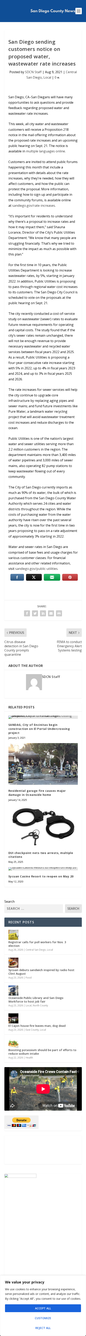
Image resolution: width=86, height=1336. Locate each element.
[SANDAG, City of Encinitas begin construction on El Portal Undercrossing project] (43, 717)
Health (29, 1057)
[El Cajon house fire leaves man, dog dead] (13, 1018)
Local (47, 77)
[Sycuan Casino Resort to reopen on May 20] (43, 868)
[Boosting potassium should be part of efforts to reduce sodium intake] (13, 1043)
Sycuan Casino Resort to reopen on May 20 (41, 876)
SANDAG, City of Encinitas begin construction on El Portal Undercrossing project (39, 728)
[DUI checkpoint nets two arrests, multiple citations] (43, 826)
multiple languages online (45, 151)
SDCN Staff (33, 72)
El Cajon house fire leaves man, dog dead (37, 1026)
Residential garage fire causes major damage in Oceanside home (37, 793)
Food (29, 977)
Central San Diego (36, 949)
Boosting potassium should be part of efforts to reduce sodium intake (42, 1051)
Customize (43, 1318)
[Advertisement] (43, 1149)
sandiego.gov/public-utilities (36, 568)
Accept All (43, 1308)
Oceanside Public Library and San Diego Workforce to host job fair (35, 999)
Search (9, 901)
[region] (43, 1305)
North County (40, 1005)
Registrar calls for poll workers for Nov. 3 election (37, 944)
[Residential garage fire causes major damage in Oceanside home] (43, 764)
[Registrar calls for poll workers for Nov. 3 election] (13, 935)
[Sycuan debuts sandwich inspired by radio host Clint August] (13, 963)
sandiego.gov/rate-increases (33, 205)
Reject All (43, 1328)
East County (32, 1029)
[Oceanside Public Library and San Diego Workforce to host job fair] (13, 991)
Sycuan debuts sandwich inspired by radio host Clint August (41, 971)
